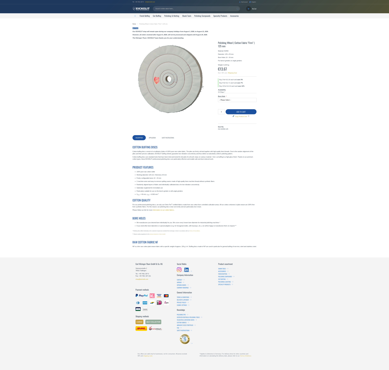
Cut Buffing (222, 279)
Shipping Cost (232, 73)
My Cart (254, 9)
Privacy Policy (181, 302)
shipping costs (147, 356)
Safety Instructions (183, 330)
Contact (179, 280)
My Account (244, 2)
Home (134, 24)
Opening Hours (181, 285)
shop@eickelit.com (142, 279)
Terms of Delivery (245, 356)
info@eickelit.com (150, 2)
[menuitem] (135, 15)
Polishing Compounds (225, 276)
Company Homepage (183, 288)
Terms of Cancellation (195, 230)
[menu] (194, 15)
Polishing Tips (181, 314)
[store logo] (141, 8)
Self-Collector (153, 322)
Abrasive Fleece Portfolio (185, 325)
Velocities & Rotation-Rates (185, 320)
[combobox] (196, 8)
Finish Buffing (222, 274)
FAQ (178, 328)
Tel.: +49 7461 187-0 (138, 2)
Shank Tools (222, 268)
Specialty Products (224, 284)
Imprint (179, 282)
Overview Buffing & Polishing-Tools (188, 317)
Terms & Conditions (183, 297)
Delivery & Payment (183, 300)
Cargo (139, 322)
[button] (253, 2)
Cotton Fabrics (181, 322)
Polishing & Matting (224, 282)
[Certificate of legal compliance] (186, 343)
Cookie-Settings (182, 305)
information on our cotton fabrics (163, 210)
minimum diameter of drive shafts (157, 234)
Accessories (222, 271)
